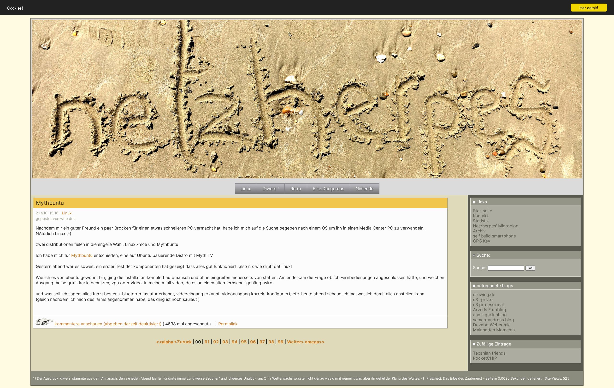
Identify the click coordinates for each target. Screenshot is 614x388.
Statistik (481, 220)
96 (253, 341)
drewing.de (484, 294)
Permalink (228, 323)
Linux (67, 213)
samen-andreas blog (493, 319)
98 (271, 341)
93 (225, 341)
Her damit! (588, 8)
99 (280, 341)
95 (244, 341)
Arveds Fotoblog (489, 309)
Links (481, 201)
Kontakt (480, 215)
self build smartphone (494, 235)
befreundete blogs (494, 285)
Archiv (479, 230)
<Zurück (183, 341)
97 (262, 341)
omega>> (315, 341)
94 (234, 341)
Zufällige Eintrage (493, 343)
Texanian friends (489, 353)
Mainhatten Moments (494, 329)
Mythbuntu (82, 255)
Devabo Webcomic (492, 324)
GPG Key (481, 240)
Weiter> (296, 341)
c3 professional (488, 304)
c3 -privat (483, 299)
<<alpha (165, 341)
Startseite (482, 210)
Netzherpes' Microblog (496, 225)
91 (207, 341)
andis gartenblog (490, 314)
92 (216, 341)
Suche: (482, 255)
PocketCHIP (485, 358)
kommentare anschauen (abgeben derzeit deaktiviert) (108, 323)
